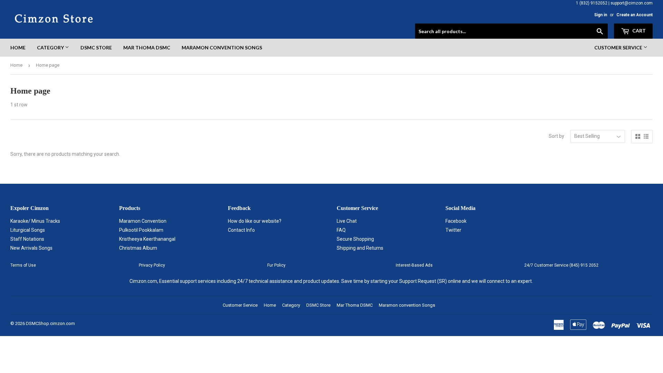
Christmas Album (138, 248)
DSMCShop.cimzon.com (50, 323)
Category (51, 47)
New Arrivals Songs (31, 248)
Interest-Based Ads (414, 265)
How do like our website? (254, 221)
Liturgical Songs (27, 230)
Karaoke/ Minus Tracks (35, 221)
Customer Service (618, 47)
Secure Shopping (355, 239)
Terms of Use (23, 265)
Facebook (456, 221)
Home (18, 47)
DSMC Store (96, 47)
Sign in (600, 14)
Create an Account (634, 14)
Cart (638, 31)
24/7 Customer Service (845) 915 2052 (561, 265)
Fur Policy (276, 265)
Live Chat (347, 221)
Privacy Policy (152, 265)
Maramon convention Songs (222, 47)
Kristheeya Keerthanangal (147, 239)
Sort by (556, 136)
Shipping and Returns (360, 248)
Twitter (453, 230)
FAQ (341, 230)
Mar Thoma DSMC (146, 47)
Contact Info (241, 230)
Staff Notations (27, 239)
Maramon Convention (142, 221)
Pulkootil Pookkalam (141, 230)
